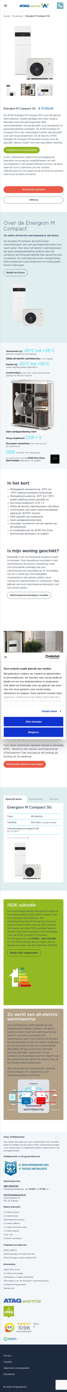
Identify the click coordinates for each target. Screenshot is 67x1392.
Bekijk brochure (15, 273)
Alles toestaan (34, 721)
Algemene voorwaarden (16, 1368)
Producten (17, 16)
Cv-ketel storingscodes (15, 1227)
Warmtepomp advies (14, 1220)
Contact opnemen (13, 1238)
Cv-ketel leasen (11, 1231)
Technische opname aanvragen (24, 764)
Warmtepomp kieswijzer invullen (29, 595)
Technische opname (33, 189)
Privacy (8, 1356)
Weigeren (33, 732)
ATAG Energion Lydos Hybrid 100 (20, 1258)
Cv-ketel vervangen (13, 1273)
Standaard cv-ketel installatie (18, 1277)
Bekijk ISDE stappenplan (24, 953)
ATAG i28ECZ (10, 1250)
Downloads (35, 799)
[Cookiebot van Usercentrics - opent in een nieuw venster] (49, 657)
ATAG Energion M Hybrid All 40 (19, 1254)
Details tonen (49, 711)
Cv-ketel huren (11, 1216)
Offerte (33, 200)
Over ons (8, 1235)
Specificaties (14, 799)
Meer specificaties (16, 838)
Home (7, 16)
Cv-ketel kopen (11, 1212)
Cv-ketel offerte (12, 1223)
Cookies (8, 1362)
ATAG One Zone (12, 1270)
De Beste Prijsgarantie (15, 1284)
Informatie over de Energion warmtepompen (26, 1281)
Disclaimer (9, 1374)
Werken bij (9, 1288)
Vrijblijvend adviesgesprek (21, 150)
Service (54, 799)
